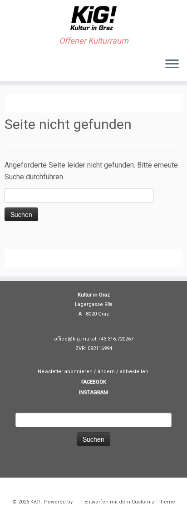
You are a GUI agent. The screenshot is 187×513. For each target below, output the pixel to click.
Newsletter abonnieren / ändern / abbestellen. (94, 372)
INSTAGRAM (93, 392)
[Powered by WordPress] (77, 500)
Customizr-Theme (153, 502)
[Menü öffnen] (172, 64)
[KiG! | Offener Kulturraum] (93, 18)
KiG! (35, 502)
